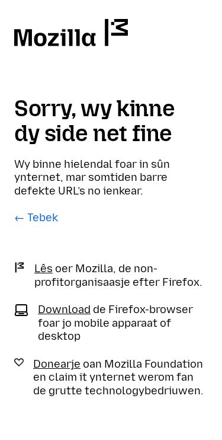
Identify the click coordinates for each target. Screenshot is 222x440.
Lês (43, 268)
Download (64, 309)
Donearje (57, 364)
